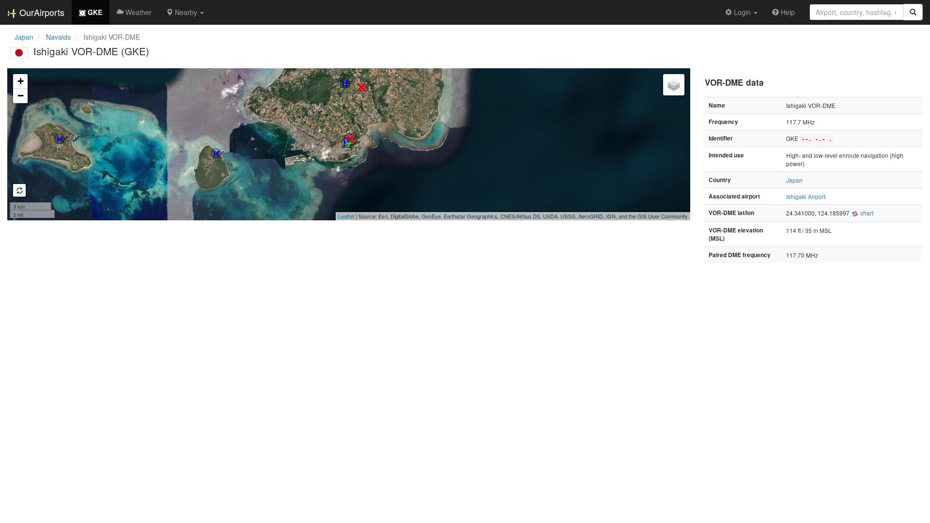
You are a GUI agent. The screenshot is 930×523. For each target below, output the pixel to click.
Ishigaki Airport (805, 196)
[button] (185, 12)
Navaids (58, 37)
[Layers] (673, 84)
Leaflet (346, 216)
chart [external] (866, 213)
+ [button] (20, 81)
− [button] (20, 96)
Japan (24, 37)
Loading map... (347, 144)
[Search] (913, 12)
